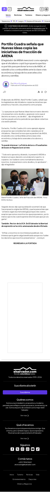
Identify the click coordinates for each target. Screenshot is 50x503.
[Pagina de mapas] (42, 9)
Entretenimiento (19, 479)
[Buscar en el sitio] (10, 9)
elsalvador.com (39, 28)
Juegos (21, 21)
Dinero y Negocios (24, 484)
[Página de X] (17, 450)
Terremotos (6, 21)
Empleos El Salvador (34, 21)
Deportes (32, 479)
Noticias (18, 15)
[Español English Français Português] (46, 9)
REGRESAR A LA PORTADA (25, 243)
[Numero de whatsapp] (27, 450)
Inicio (8, 15)
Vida (37, 474)
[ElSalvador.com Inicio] (25, 9)
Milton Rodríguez (20, 83)
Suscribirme (25, 392)
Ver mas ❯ (24, 415)
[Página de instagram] (22, 450)
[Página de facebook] (12, 450)
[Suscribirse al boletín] (4, 9)
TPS (14, 21)
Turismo (28, 15)
